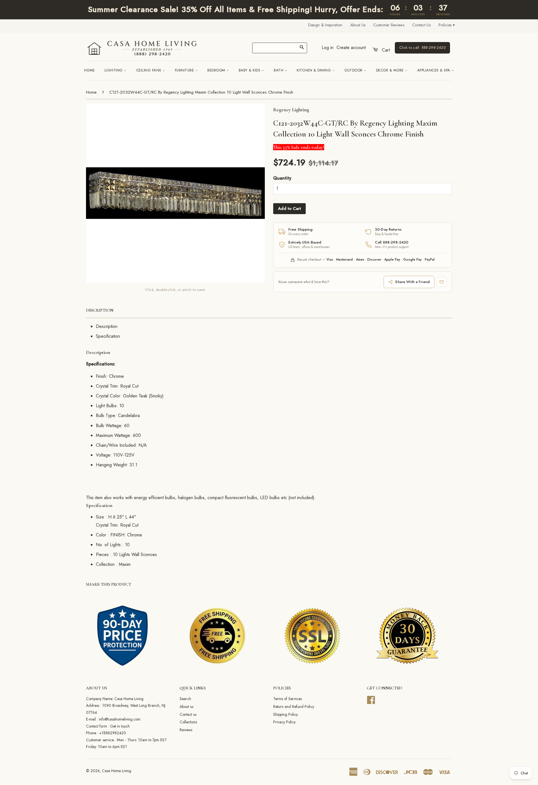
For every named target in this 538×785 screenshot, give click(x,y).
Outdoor (354, 70)
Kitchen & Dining (314, 70)
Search (185, 698)
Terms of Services (287, 698)
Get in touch (120, 726)
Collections (188, 722)
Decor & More (390, 70)
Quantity (282, 178)
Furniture (185, 70)
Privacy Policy (284, 722)
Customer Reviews (388, 25)
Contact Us (421, 25)
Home (89, 70)
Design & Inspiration (325, 25)
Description (99, 310)
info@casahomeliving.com (119, 719)
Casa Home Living (116, 771)
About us (186, 706)
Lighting (114, 70)
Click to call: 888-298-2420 (422, 47)
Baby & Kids (250, 70)
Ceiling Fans (149, 70)
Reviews (186, 730)
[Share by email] (442, 282)
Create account (351, 47)
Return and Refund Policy (293, 706)
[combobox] (279, 48)
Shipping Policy (285, 714)
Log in (327, 47)
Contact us (188, 714)
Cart (385, 50)
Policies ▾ (447, 25)
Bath (279, 70)
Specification (108, 336)
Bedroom (216, 70)
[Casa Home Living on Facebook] (371, 699)
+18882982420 (112, 733)
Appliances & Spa (434, 70)
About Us (357, 25)
